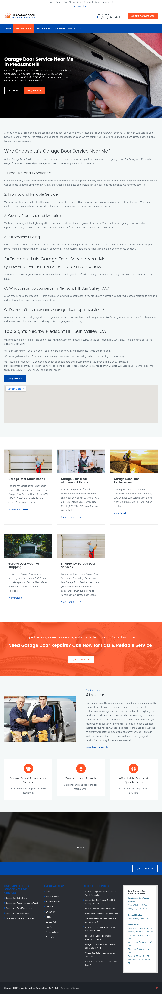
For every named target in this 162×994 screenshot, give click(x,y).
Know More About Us (97, 747)
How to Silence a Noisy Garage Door (100, 908)
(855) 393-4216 (111, 17)
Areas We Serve (22, 28)
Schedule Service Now (142, 16)
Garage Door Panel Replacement (19, 908)
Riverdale (49, 891)
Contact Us (80, 6)
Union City (50, 911)
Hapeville (49, 917)
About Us (60, 28)
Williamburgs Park (53, 901)
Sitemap (75, 988)
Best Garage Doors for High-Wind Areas (101, 913)
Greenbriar (50, 937)
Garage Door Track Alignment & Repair (22, 903)
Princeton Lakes (52, 932)
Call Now (13, 90)
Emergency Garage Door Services (20, 918)
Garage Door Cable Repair (17, 898)
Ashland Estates (52, 896)
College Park (51, 922)
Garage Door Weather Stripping (19, 913)
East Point (50, 927)
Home (8, 28)
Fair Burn (49, 906)
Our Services (43, 28)
